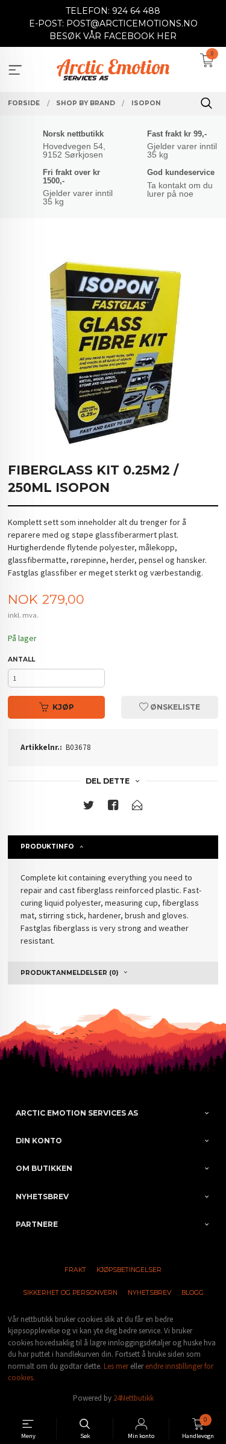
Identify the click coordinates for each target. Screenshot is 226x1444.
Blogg (192, 1293)
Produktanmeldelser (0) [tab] (69, 973)
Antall (21, 659)
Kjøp (63, 706)
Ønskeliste (174, 706)
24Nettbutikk (133, 1398)
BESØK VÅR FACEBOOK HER (113, 36)
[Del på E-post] (137, 807)
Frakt (75, 1270)
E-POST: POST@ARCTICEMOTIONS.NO (113, 23)
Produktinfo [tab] (47, 846)
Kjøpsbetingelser (129, 1270)
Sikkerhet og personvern (70, 1293)
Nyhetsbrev (149, 1293)
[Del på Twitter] (88, 807)
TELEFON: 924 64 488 (113, 10)
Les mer (116, 1366)
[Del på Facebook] (113, 807)
